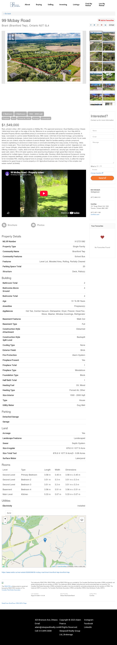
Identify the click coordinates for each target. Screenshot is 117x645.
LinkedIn (88, 627)
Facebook (88, 623)
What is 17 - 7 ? (96, 166)
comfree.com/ (95, 214)
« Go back (7, 13)
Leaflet (54, 566)
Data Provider (64, 593)
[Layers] (81, 519)
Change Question (96, 173)
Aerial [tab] (9, 513)
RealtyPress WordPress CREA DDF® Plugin (14, 603)
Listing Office (93, 593)
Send (101, 178)
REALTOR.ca (8, 586)
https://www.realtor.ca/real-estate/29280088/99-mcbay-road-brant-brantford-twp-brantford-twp (36, 572)
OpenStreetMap (62, 566)
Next (84, 57)
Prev (3, 57)
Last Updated (34, 593)
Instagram (88, 620)
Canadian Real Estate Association (11, 590)
